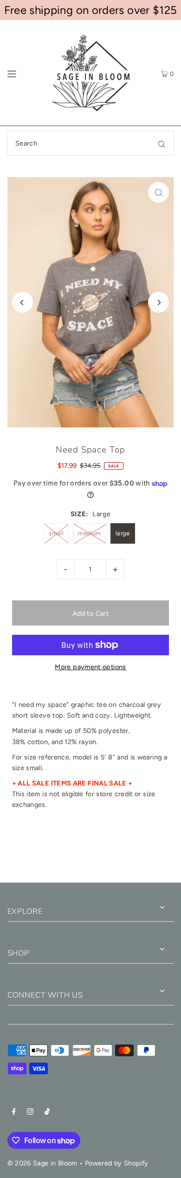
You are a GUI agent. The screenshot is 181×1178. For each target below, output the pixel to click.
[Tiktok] (47, 1112)
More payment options (90, 667)
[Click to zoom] (158, 192)
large (123, 533)
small (56, 533)
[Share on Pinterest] (150, 849)
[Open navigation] (22, 73)
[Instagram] (30, 1112)
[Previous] (22, 302)
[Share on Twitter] (89, 849)
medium (89, 533)
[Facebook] (14, 1112)
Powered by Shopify (117, 1163)
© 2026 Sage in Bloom (42, 1163)
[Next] (158, 302)
